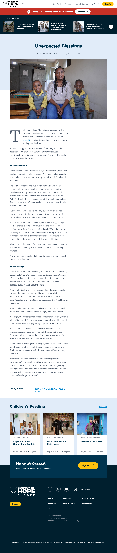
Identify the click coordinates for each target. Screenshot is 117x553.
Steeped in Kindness (91, 441)
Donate (108, 4)
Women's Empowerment (90, 438)
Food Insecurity (50, 389)
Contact (51, 508)
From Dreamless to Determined (56, 442)
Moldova (100, 452)
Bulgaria (32, 452)
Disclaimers (87, 504)
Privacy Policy (88, 499)
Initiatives (67, 499)
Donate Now (83, 12)
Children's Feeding (59, 40)
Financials (52, 504)
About (68, 4)
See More (103, 406)
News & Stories (81, 4)
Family (37, 388)
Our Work (57, 4)
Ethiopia (58, 54)
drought (26, 139)
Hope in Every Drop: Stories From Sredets (24, 442)
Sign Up (86, 465)
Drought (38, 389)
